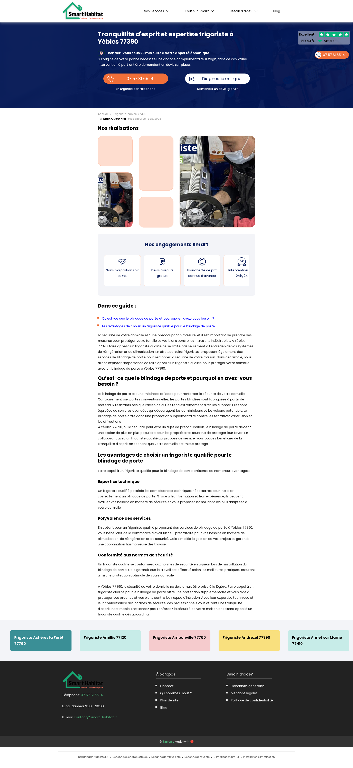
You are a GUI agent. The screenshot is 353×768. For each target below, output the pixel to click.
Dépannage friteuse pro (166, 757)
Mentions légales (244, 693)
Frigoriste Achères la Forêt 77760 (39, 640)
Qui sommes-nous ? (176, 693)
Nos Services (154, 11)
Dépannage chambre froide (130, 757)
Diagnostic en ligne (221, 78)
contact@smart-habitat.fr (95, 717)
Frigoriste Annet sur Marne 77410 (317, 640)
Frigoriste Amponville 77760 (179, 637)
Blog (276, 11)
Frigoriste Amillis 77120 (105, 637)
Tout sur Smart (197, 11)
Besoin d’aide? (241, 11)
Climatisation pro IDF (226, 757)
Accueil (103, 114)
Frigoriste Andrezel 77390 (246, 637)
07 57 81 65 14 (140, 78)
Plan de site (169, 700)
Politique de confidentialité (252, 700)
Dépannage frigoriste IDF (93, 757)
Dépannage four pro (197, 757)
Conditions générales (248, 686)
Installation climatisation (259, 757)
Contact (167, 686)
